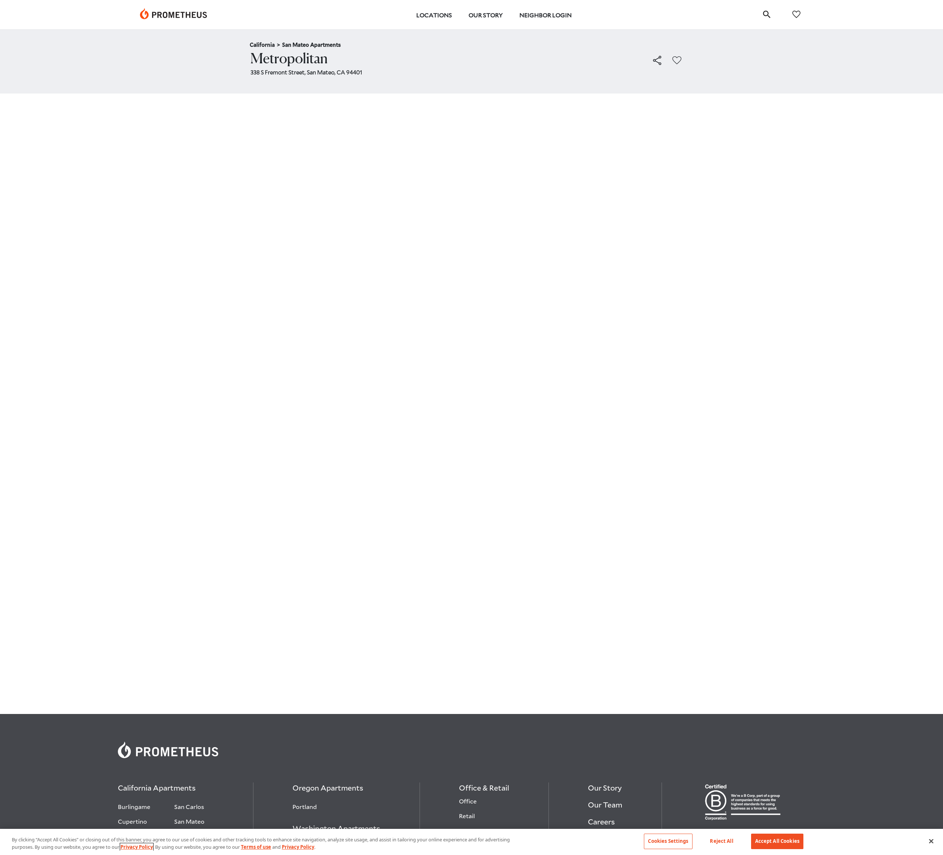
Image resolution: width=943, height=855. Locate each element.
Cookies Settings (668, 841)
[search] (767, 14)
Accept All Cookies (777, 841)
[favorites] (796, 13)
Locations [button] (434, 14)
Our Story (486, 14)
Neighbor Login (545, 14)
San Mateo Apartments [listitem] (311, 44)
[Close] (931, 841)
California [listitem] (265, 44)
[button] (657, 61)
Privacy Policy (136, 847)
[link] (173, 14)
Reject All (721, 841)
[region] (471, 842)
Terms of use (256, 847)
